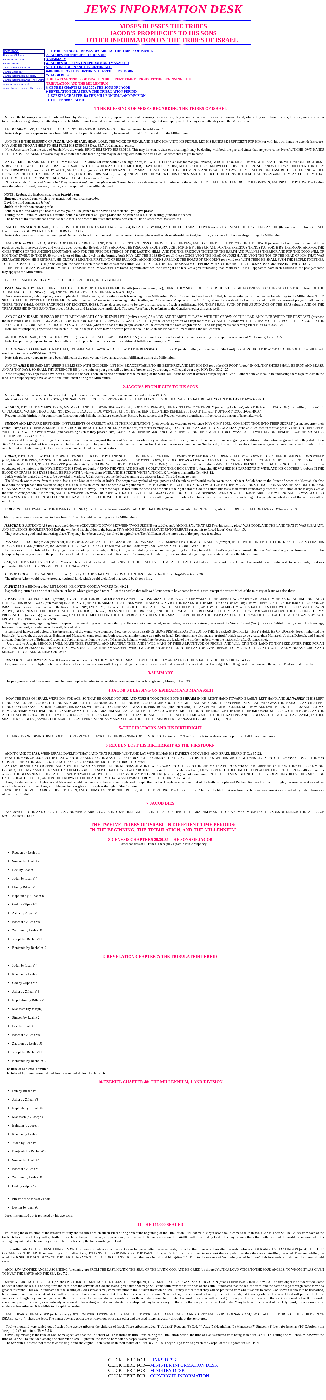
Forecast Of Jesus (13, 55)
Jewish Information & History (19, 75)
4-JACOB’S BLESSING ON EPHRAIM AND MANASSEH (87, 63)
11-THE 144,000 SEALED (65, 100)
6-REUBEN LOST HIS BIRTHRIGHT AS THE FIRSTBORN (89, 71)
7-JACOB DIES (57, 75)
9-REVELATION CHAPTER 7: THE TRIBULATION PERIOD (91, 91)
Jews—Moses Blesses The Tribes (22, 88)
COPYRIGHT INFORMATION (179, 1375)
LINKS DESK (163, 1359)
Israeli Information (13, 59)
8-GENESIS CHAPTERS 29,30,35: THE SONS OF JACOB (88, 87)
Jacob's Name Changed (17, 67)
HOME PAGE (11, 51)
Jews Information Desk (16, 84)
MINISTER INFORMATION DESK (184, 1365)
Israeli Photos (11, 63)
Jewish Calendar (12, 71)
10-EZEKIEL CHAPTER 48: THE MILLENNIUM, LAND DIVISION (95, 96)
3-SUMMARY (56, 59)
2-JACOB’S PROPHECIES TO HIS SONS (76, 55)
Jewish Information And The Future (23, 79)
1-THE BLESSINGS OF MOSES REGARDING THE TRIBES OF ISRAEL (99, 51)
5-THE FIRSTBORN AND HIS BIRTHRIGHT (79, 67)
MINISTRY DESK (167, 1370)
